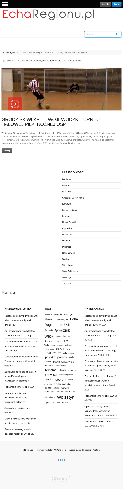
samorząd (51, 374)
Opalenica (67, 228)
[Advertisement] (31, 192)
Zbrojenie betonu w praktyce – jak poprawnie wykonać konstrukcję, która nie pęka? (20, 346)
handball (58, 336)
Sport (80, 61)
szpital (48, 388)
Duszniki (66, 191)
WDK (68, 391)
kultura (68, 345)
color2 (60, 460)
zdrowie (65, 403)
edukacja (65, 324)
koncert (49, 341)
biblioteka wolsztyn (63, 314)
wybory (48, 402)
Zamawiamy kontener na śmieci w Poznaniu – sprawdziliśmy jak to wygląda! (21, 361)
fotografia (49, 330)
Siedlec (65, 259)
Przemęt (66, 246)
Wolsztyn (66, 277)
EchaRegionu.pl (10, 52)
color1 (58, 460)
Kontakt (96, 450)
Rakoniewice (68, 253)
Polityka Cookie (29, 450)
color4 (64, 460)
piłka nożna (57, 353)
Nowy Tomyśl (69, 222)
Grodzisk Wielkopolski (66, 61)
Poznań (66, 240)
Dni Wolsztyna (61, 319)
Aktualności (35, 61)
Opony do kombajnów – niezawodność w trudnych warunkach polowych (17, 397)
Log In (116, 4)
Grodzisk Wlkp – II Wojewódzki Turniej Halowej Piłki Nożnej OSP (51, 122)
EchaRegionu (48, 61)
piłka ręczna (69, 353)
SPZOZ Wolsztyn (62, 384)
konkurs (59, 341)
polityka (50, 357)
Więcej (7, 151)
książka (60, 345)
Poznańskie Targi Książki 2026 (19, 387)
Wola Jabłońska (70, 271)
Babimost (67, 179)
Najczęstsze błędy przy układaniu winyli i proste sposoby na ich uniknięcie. (21, 320)
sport (59, 379)
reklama (51, 370)
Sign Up (105, 4)
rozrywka (72, 370)
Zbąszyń (66, 283)
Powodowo (67, 234)
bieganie (48, 319)
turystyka (59, 392)
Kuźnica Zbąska (70, 210)
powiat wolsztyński (63, 361)
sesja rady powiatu (66, 375)
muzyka (60, 349)
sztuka (56, 388)
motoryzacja (49, 349)
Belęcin (65, 185)
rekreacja (62, 370)
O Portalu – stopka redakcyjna (67, 450)
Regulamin (86, 450)
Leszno (65, 216)
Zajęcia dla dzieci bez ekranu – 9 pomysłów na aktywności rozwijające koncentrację (20, 376)
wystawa (56, 403)
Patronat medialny (45, 450)
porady (62, 357)
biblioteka (48, 315)
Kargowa (66, 204)
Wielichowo (67, 265)
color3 (62, 460)
